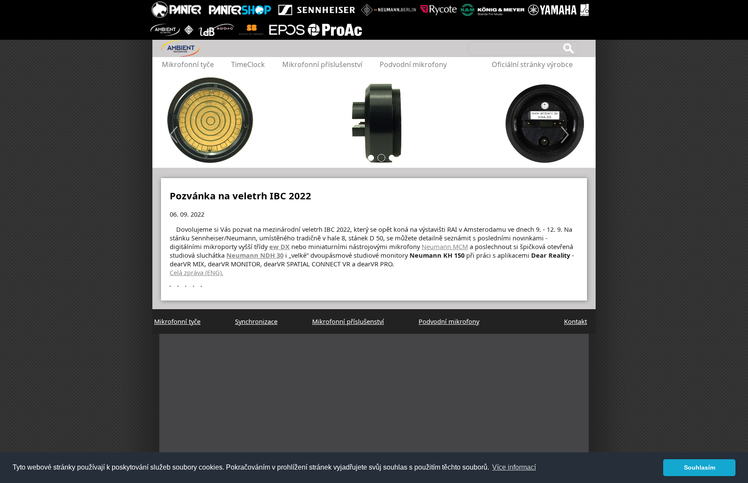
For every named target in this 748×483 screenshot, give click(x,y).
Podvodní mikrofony (413, 64)
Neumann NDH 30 (255, 255)
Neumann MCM (445, 246)
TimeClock (248, 64)
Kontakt (575, 321)
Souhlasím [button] (699, 467)
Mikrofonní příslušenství (322, 64)
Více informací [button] (514, 467)
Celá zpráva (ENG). (196, 272)
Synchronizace (256, 321)
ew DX (279, 246)
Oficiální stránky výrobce (532, 64)
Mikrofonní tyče (188, 64)
